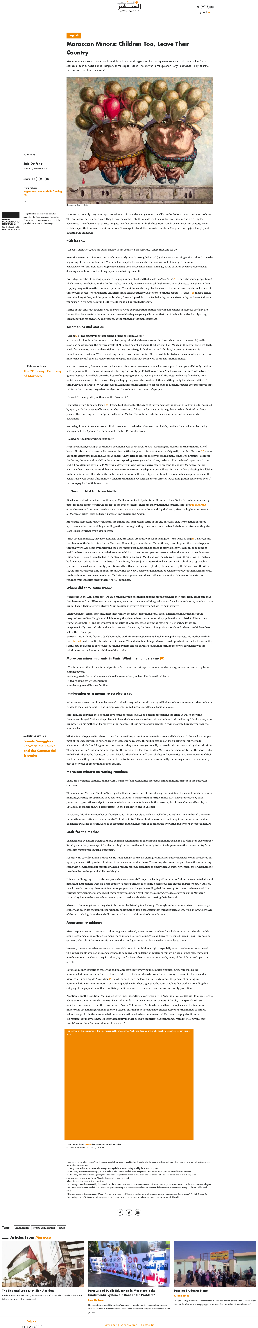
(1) (174, 279)
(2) (192, 292)
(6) (193, 538)
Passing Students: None (191, 1290)
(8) (162, 658)
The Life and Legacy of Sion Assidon (28, 1290)
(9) (110, 979)
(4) (107, 405)
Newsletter (110, 1325)
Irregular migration (44, 1228)
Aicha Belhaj (181, 1295)
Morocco (43, 1237)
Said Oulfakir (33, 163)
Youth (61, 1228)
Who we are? (129, 1325)
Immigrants (22, 1228)
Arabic (88, 1144)
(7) (90, 623)
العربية (200, 12)
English (210, 12)
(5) (202, 451)
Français (205, 12)
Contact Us (147, 1325)
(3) (76, 336)
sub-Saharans (198, 505)
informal (76, 641)
